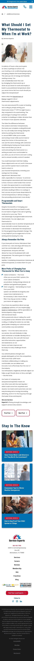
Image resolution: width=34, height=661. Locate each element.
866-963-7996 (17, 545)
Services (17, 557)
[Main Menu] (30, 6)
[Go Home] (2, 14)
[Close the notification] (32, 1)
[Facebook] (13, 601)
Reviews (17, 565)
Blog (17, 580)
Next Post (22, 413)
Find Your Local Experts (15, 593)
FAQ (17, 572)
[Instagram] (17, 601)
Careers (17, 561)
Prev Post (7, 413)
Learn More (23, 1)
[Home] (10, 6)
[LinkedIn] (21, 601)
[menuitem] (17, 641)
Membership (17, 569)
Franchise (17, 576)
